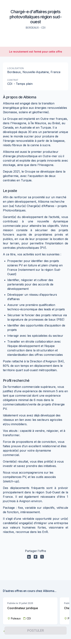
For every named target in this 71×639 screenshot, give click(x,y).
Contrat (12, 80)
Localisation (15, 68)
